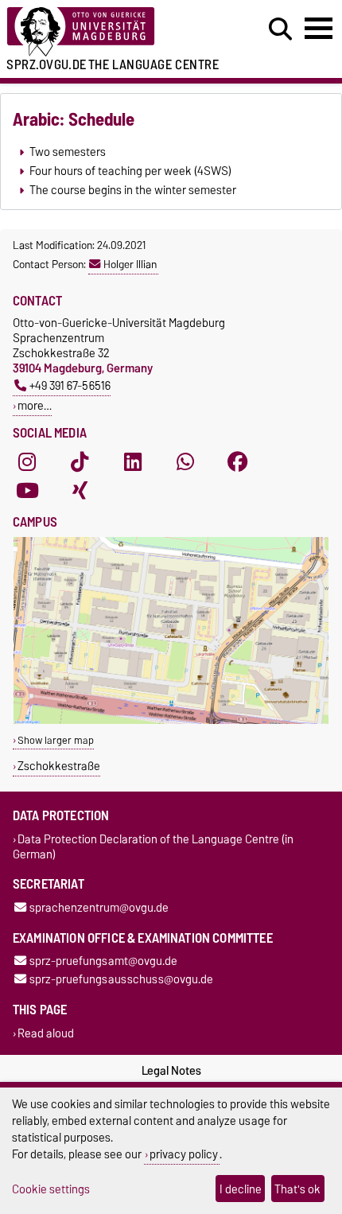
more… (34, 405)
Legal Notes (171, 1070)
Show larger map (55, 740)
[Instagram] (27, 461)
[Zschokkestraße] (171, 720)
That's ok (297, 1189)
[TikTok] (79, 461)
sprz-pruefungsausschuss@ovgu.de (121, 980)
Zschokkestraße (58, 766)
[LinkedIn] (133, 461)
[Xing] (79, 490)
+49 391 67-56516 (70, 385)
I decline (241, 1189)
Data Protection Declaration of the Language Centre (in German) (153, 846)
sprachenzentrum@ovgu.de (99, 907)
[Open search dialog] (280, 29)
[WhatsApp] (185, 461)
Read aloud (45, 1033)
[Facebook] (237, 461)
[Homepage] (105, 32)
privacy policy (184, 1154)
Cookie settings (51, 1189)
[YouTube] (27, 490)
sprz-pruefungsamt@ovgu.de (103, 961)
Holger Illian (130, 264)
